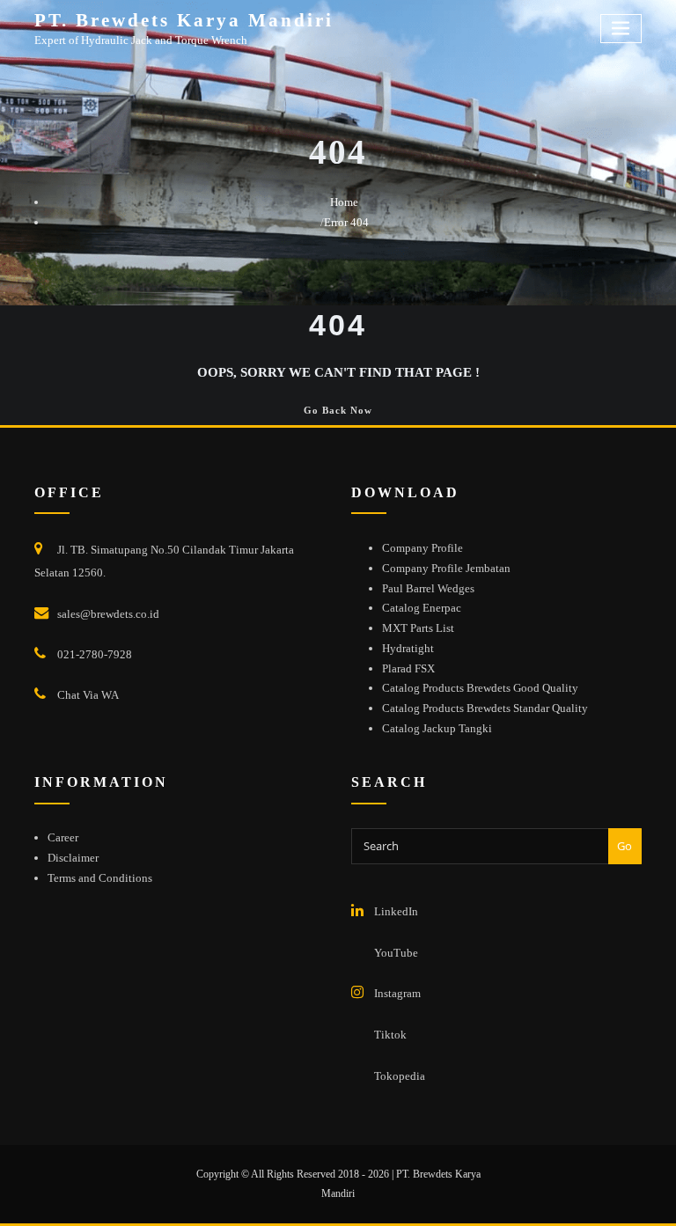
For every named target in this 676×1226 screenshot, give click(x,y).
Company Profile (422, 547)
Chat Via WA (88, 694)
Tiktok (390, 1034)
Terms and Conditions (100, 878)
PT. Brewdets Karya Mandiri (184, 20)
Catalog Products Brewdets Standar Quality (485, 708)
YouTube (396, 952)
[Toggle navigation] (621, 28)
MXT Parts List (418, 628)
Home (344, 202)
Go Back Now (338, 410)
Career (63, 837)
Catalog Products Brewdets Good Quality (480, 687)
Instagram (397, 993)
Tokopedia (399, 1076)
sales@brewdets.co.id (108, 613)
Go (624, 846)
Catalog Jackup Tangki (437, 728)
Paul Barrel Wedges (428, 588)
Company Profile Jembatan (446, 568)
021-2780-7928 (94, 654)
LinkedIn (396, 911)
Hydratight (408, 648)
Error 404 (346, 222)
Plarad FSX (408, 668)
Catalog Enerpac (421, 607)
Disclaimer (73, 857)
